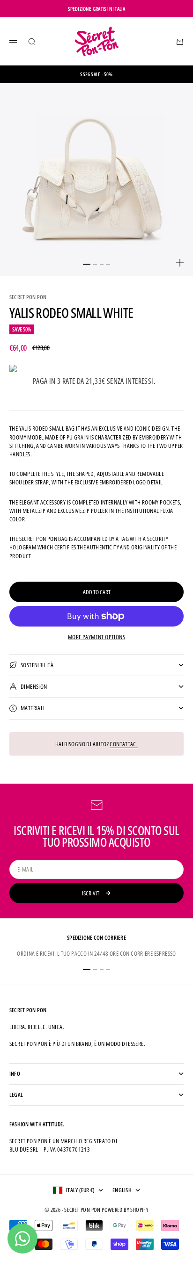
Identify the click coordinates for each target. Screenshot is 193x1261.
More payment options (96, 637)
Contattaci (124, 744)
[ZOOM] (180, 262)
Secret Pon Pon (27, 297)
